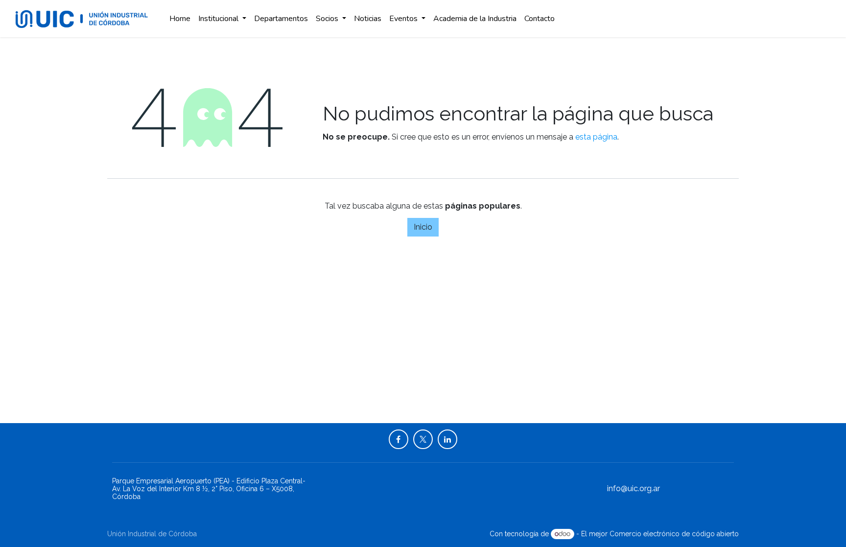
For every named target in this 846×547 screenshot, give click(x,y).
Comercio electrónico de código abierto (674, 534)
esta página (596, 137)
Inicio (423, 227)
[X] (423, 439)
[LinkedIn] (447, 439)
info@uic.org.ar (633, 488)
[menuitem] (179, 18)
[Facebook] (398, 439)
